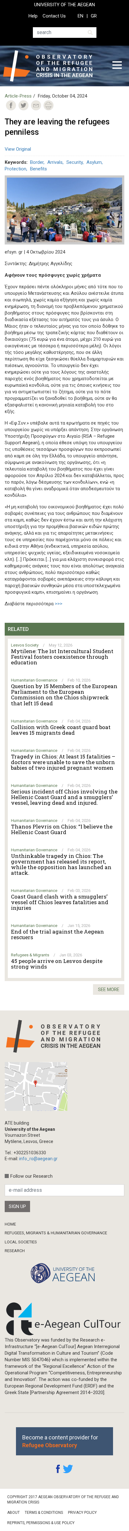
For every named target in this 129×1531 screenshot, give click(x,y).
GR (94, 16)
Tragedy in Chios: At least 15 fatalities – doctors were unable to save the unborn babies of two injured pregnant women (63, 762)
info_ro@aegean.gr (38, 1158)
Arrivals (55, 162)
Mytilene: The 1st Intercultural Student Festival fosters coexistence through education (62, 656)
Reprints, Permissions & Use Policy (41, 1523)
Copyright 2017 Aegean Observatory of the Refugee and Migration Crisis (63, 1499)
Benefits (38, 169)
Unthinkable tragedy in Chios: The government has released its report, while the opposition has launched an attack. (61, 864)
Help (33, 16)
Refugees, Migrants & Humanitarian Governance (56, 1233)
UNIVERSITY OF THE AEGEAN (64, 5)
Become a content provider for (60, 1441)
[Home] (52, 66)
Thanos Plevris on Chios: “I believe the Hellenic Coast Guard (61, 829)
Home (10, 1224)
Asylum (94, 162)
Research (15, 1250)
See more (108, 989)
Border (37, 162)
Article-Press (18, 96)
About (13, 1512)
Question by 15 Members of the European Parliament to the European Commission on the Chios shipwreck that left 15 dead (64, 694)
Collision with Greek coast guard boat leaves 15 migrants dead (61, 730)
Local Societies (21, 1242)
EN (80, 16)
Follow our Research (31, 1176)
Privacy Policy (82, 1512)
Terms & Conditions (44, 1512)
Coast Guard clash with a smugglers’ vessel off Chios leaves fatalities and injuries (59, 902)
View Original (18, 149)
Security (74, 162)
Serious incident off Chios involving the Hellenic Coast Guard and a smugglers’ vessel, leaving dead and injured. (64, 797)
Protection (15, 169)
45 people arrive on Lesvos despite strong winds (56, 963)
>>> (58, 604)
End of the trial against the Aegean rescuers (57, 934)
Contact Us (54, 16)
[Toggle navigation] (117, 66)
